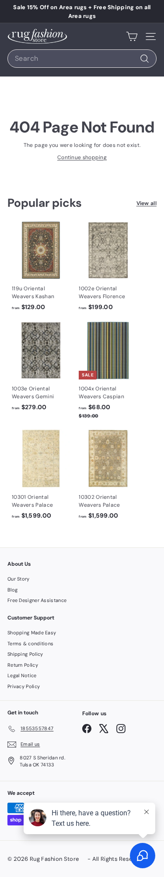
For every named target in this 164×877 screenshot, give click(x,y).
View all (146, 203)
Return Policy (22, 665)
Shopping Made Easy (31, 633)
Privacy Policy (23, 686)
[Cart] (132, 36)
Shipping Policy (25, 654)
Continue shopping (82, 157)
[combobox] (82, 58)
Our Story (18, 579)
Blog (12, 590)
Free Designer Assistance (36, 600)
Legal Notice (22, 675)
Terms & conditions (30, 643)
